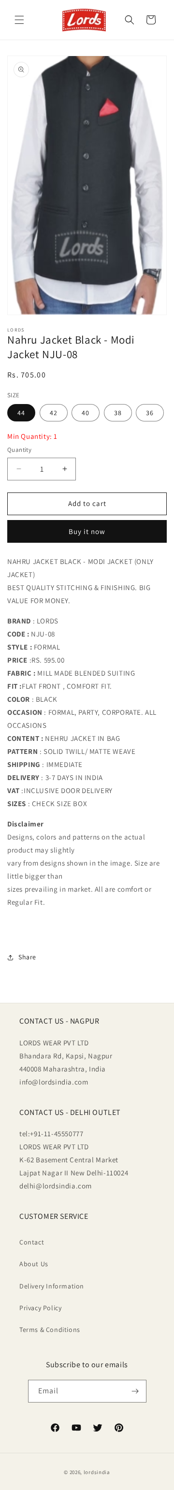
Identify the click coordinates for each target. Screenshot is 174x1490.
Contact (31, 1242)
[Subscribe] (135, 1391)
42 (54, 412)
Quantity (19, 450)
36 (150, 412)
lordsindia (97, 1472)
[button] (19, 19)
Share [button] (27, 957)
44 (21, 412)
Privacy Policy (40, 1307)
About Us (33, 1263)
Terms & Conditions (49, 1329)
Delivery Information (51, 1286)
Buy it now (87, 531)
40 (85, 412)
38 (118, 412)
